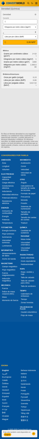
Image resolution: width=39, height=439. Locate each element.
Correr (23, 166)
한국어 (23, 381)
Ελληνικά (6, 393)
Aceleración (26, 163)
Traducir (24, 223)
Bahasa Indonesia (28, 370)
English (7, 434)
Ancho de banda (9, 259)
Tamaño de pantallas (25, 213)
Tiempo (24, 299)
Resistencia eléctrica (7, 202)
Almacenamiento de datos (9, 254)
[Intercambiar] (35, 32)
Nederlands (25, 384)
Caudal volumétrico (29, 312)
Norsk (23, 387)
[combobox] (18, 27)
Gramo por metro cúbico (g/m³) (16, 62)
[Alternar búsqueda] (28, 3)
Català (4, 380)
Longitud (5, 166)
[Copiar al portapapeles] (5, 42)
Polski (23, 390)
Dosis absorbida (27, 258)
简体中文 (24, 417)
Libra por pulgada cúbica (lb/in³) (14, 84)
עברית (4, 409)
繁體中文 (24, 420)
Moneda (24, 200)
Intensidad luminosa (6, 241)
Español (5, 396)
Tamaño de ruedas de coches (28, 218)
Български (6, 377)
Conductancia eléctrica (8, 187)
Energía (5, 216)
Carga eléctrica (8, 183)
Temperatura (7, 223)
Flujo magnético (8, 270)
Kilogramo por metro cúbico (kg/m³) (18, 59)
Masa (4, 297)
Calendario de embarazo (26, 295)
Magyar (5, 419)
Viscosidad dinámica (25, 249)
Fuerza (5, 288)
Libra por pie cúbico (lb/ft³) (14, 80)
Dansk (4, 387)
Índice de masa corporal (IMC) (8, 293)
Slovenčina (25, 400)
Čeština (5, 383)
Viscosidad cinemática (25, 243)
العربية (4, 374)
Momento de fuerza (10, 300)
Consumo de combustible (7, 212)
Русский (24, 397)
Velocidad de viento (26, 174)
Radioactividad (27, 264)
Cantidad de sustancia (26, 232)
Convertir (6, 18)
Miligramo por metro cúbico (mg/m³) (15, 66)
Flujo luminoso (8, 234)
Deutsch (5, 390)
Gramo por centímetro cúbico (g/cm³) (16, 55)
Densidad (25, 236)
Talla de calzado (27, 277)
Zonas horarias (27, 302)
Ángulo (24, 183)
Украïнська (25, 410)
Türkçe (24, 407)
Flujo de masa (27, 315)
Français (5, 406)
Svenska (24, 403)
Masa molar (26, 239)
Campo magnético (9, 266)
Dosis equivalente (28, 261)
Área (4, 163)
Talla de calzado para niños (27, 282)
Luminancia (7, 246)
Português (25, 394)
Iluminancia (7, 237)
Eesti (4, 400)
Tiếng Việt (25, 413)
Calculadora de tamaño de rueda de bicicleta (28, 188)
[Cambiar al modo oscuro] (32, 3)
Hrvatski (5, 416)
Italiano (24, 374)
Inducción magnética (6, 279)
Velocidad (25, 169)
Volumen (5, 169)
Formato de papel (28, 193)
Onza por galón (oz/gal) (13, 77)
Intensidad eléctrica (10, 195)
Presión (24, 203)
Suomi (4, 403)
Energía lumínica (9, 231)
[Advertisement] (19, 111)
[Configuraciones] (35, 14)
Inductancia (7, 191)
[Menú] (36, 3)
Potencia (5, 220)
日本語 (23, 377)
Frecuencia (25, 197)
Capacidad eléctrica (6, 178)
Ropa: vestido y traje (27, 273)
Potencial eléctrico (9, 198)
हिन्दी (3, 413)
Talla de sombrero (28, 286)
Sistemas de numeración (26, 207)
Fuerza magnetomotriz (8, 274)
